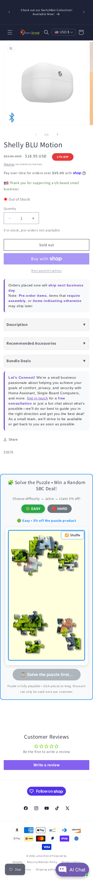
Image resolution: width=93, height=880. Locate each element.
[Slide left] (35, 134)
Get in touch (37, 398)
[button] (9, 32)
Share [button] (13, 439)
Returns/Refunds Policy (42, 862)
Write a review (46, 765)
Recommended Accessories (46, 343)
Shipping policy (46, 869)
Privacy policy (71, 862)
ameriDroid (43, 856)
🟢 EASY (33, 509)
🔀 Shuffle (72, 535)
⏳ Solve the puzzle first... (47, 674)
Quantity (10, 208)
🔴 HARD (59, 509)
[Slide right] (57, 134)
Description (46, 324)
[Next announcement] (83, 12)
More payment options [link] (46, 270)
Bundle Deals (46, 360)
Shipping (9, 164)
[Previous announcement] (9, 12)
